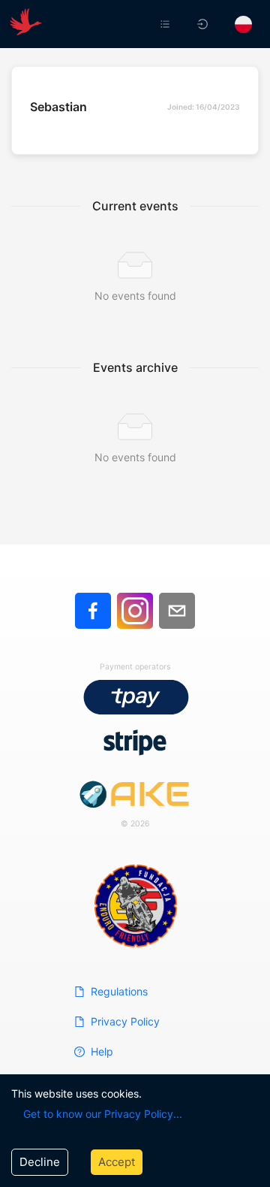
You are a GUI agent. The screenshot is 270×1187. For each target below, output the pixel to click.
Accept (116, 1162)
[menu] (171, 24)
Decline (40, 1162)
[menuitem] (166, 24)
